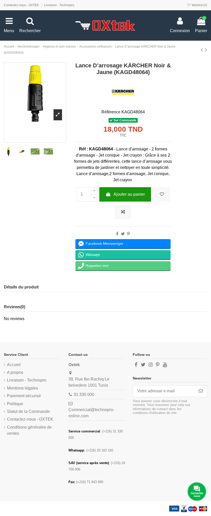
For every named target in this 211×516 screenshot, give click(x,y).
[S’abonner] (201, 391)
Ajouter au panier (129, 194)
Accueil (14, 365)
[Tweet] (123, 234)
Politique (15, 404)
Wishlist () (199, 5)
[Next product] (206, 49)
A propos (15, 372)
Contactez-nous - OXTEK (22, 5)
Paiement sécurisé (24, 396)
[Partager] (117, 234)
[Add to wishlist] (162, 194)
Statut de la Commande (28, 411)
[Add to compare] (123, 212)
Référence (110, 112)
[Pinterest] (128, 234)
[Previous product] (203, 49)
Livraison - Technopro (59, 5)
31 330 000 (84, 394)
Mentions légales (22, 388)
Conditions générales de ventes (29, 430)
